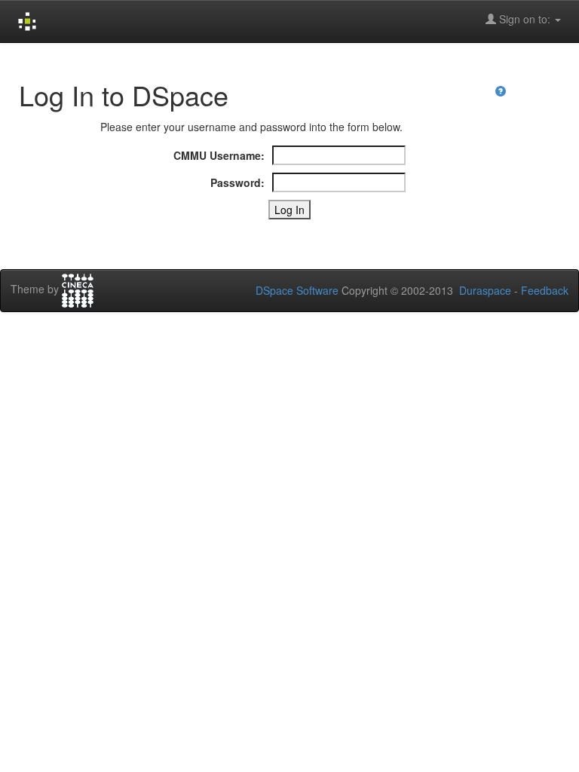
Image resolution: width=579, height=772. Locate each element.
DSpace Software (297, 290)
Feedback (544, 290)
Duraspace (485, 290)
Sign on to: (524, 18)
